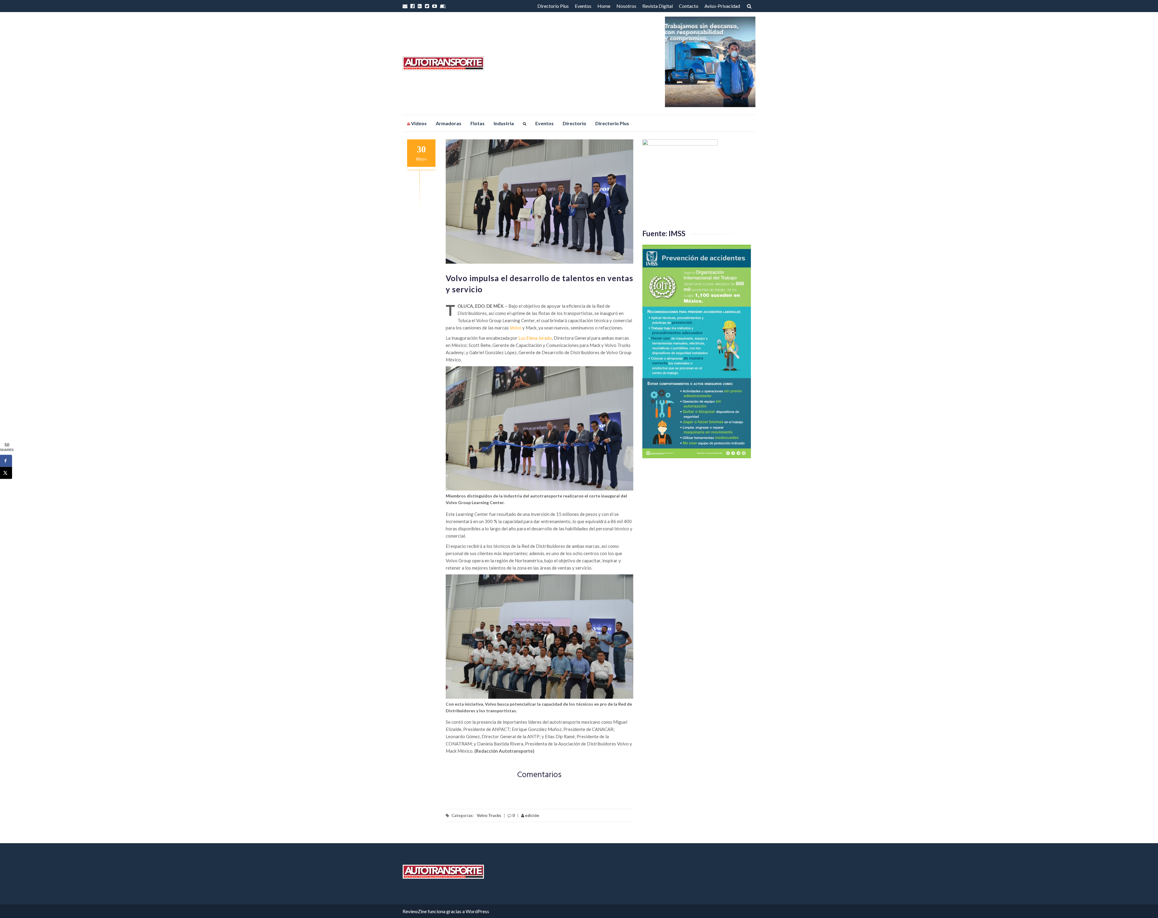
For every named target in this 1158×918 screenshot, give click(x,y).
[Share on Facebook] (6, 461)
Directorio (574, 123)
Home (603, 6)
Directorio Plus (553, 6)
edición (531, 815)
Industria (504, 123)
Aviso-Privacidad (722, 6)
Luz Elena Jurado (535, 338)
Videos (418, 123)
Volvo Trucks (489, 815)
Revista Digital (657, 6)
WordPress (477, 911)
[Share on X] (6, 473)
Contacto (688, 6)
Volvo (515, 327)
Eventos (583, 6)
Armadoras (448, 123)
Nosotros (626, 6)
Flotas (477, 123)
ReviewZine (415, 911)
